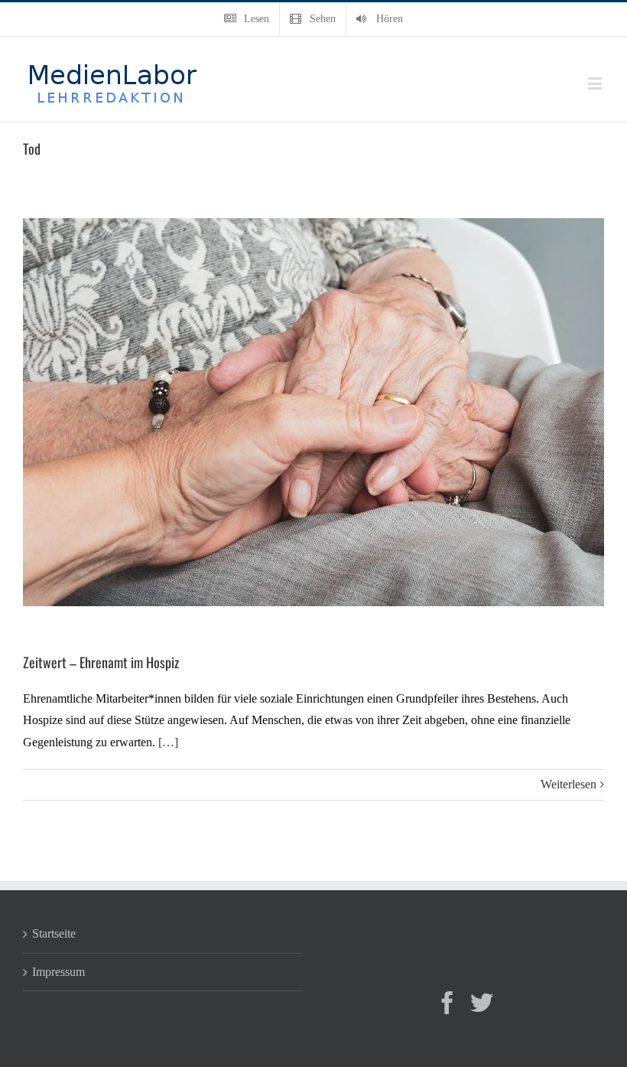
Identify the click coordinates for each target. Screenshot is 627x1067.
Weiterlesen (568, 784)
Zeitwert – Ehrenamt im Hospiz (101, 662)
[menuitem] (246, 19)
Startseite (54, 933)
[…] (168, 742)
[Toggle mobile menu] (596, 83)
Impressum (58, 971)
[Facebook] (447, 1002)
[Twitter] (481, 1002)
